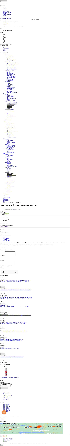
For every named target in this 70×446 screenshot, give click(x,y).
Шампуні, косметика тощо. (12, 69)
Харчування (7, 54)
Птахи (4, 138)
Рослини (8, 164)
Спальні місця (9, 89)
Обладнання (7, 172)
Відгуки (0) (5, 239)
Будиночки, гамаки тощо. (12, 137)
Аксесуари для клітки (11, 152)
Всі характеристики (4, 226)
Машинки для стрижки (11, 67)
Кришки (8, 169)
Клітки (8, 133)
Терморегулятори (10, 173)
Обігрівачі (9, 190)
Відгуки (4, 50)
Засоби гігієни (9, 66)
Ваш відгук (2, 264)
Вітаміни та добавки (11, 100)
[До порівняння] (3, 229)
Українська (5, 8)
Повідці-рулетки (10, 73)
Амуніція (8, 110)
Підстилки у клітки (10, 147)
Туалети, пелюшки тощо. (11, 68)
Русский (4, 7)
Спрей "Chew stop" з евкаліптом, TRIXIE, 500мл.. (9, 348)
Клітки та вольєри (10, 149)
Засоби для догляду (10, 185)
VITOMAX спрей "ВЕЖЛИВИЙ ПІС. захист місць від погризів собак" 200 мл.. (15, 306)
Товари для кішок (6, 405)
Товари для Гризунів (6, 406)
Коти (4, 93)
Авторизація (5, 3)
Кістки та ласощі (10, 59)
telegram (2, 418)
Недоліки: (2, 260)
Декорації (9, 163)
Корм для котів (10, 95)
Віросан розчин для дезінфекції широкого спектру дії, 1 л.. (11, 340)
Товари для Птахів (6, 407)
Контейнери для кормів (11, 98)
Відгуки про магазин (6, 396)
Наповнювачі (9, 107)
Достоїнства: (2, 255)
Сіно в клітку (9, 130)
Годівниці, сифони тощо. (11, 166)
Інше (6, 118)
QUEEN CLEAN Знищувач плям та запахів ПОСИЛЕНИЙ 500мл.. (12, 323)
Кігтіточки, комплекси (11, 116)
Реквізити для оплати (7, 14)
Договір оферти (5, 399)
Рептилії (4, 178)
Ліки (8, 158)
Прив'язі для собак (10, 88)
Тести (8, 160)
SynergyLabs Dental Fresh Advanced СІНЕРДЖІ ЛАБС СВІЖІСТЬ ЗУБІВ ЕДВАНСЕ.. (16, 298)
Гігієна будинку (10, 85)
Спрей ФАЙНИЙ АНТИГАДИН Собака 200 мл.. (9, 377)
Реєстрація (5, 2)
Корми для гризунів (10, 122)
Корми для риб (10, 155)
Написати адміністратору (7, 398)
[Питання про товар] (0, 229)
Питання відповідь (6, 240)
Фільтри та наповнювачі (11, 175)
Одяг (8, 78)
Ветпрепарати (9, 119)
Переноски (7, 194)
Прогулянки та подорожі (9, 70)
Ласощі (8, 99)
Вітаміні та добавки (10, 60)
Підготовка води (10, 159)
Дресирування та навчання (12, 92)
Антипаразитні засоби (11, 127)
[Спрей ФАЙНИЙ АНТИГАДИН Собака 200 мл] (12, 209)
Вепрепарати (9, 91)
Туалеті (8, 108)
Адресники (9, 71)
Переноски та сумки (11, 77)
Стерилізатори (9, 176)
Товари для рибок (6, 408)
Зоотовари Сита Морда (7, 197)
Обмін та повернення (7, 12)
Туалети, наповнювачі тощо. (12, 131)
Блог (3, 47)
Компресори (9, 174)
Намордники (9, 75)
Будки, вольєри (10, 84)
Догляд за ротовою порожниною (13, 63)
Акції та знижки (6, 48)
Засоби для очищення (11, 146)
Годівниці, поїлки (10, 123)
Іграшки (8, 82)
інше (6, 90)
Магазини (4, 15)
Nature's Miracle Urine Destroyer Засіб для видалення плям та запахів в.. (13, 331)
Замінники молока (10, 56)
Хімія (6, 157)
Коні (4, 195)
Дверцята (8, 86)
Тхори (4, 192)
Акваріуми (7, 167)
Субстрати (9, 186)
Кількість (4, 219)
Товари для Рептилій (6, 409)
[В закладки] (5, 295)
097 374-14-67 (3, 417)
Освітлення (9, 177)
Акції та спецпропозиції (7, 395)
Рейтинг (2, 266)
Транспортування (10, 134)
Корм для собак (10, 55)
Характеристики (6, 238)
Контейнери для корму (11, 58)
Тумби (8, 171)
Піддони (8, 170)
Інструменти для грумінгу (12, 62)
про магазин (5, 10)
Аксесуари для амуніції (11, 76)
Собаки (4, 53)
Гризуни (4, 120)
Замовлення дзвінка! (10, 21)
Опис (4, 237)
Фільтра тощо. (9, 191)
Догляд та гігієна (8, 61)
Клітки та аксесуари (8, 132)
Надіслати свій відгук (4, 275)
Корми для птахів (10, 140)
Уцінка (4, 49)
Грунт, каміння (10, 165)
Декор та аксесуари (8, 162)
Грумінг (8, 128)
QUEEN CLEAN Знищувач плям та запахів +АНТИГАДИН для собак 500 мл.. (15, 281)
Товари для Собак (6, 404)
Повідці (8, 72)
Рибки (4, 153)
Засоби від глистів (10, 65)
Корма (6, 193)
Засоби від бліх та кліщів (11, 64)
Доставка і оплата (6, 11)
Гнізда (8, 151)
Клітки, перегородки (11, 87)
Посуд (8, 57)
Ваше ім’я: (2, 250)
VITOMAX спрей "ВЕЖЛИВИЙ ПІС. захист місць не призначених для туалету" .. (15, 315)
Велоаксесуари (10, 80)
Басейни (8, 83)
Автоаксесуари (10, 79)
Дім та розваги (7, 81)
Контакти (4, 13)
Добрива (8, 161)
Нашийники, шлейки (11, 74)
